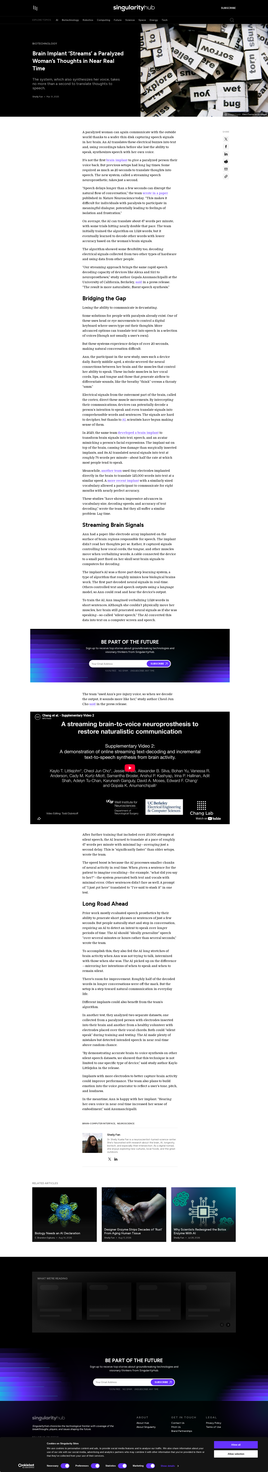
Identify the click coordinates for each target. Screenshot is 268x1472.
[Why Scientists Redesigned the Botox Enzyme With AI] (203, 1214)
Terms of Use (213, 1426)
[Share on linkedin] (226, 154)
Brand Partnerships (181, 1431)
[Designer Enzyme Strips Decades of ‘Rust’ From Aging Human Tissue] (134, 1214)
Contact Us (177, 1422)
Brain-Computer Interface (98, 1123)
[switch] (95, 1465)
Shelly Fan (37, 96)
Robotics (88, 20)
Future (118, 20)
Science (130, 20)
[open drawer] (35, 8)
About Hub (142, 1422)
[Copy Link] (226, 176)
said (139, 282)
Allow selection (236, 1454)
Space (142, 20)
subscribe (228, 8)
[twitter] (109, 1159)
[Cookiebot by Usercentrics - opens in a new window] (26, 1466)
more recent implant (123, 480)
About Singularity (146, 1426)
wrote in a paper (155, 193)
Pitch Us (176, 1426)
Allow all (236, 1444)
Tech (165, 20)
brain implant (116, 160)
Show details (168, 1466)
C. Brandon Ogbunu (45, 1237)
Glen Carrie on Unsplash (254, 114)
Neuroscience (125, 1123)
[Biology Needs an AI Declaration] (64, 1214)
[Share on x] (226, 139)
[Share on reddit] (226, 161)
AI (57, 20)
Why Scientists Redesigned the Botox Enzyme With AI (200, 1231)
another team (111, 471)
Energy (154, 20)
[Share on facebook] (226, 146)
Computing (103, 20)
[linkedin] (115, 1159)
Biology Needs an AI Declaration (57, 1233)
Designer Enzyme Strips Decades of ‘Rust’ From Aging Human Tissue (133, 1231)
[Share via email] (226, 169)
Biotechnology (70, 20)
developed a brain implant (138, 433)
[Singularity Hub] (134, 8)
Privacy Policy (213, 1422)
